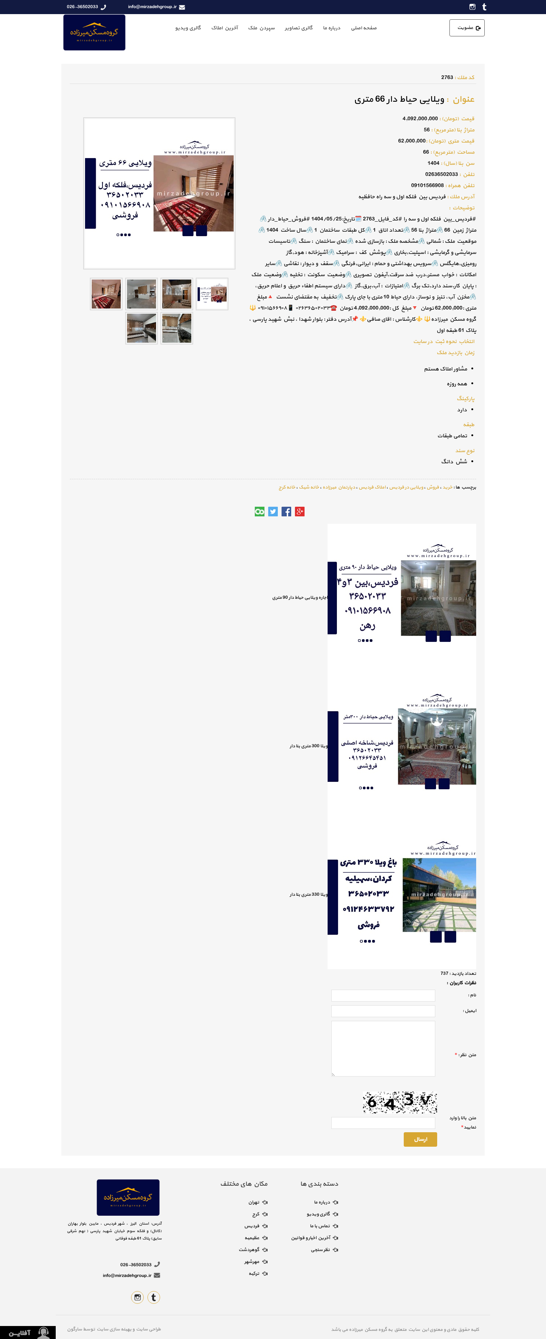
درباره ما (331, 28)
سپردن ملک (261, 28)
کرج (255, 1214)
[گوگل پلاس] (300, 511)
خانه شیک (309, 487)
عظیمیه (251, 1238)
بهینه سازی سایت (113, 1329)
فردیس (251, 1226)
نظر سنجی (320, 1250)
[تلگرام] (246, 511)
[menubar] (276, 28)
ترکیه (253, 1273)
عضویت (465, 28)
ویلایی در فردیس (406, 487)
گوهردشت (248, 1250)
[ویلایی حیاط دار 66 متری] (212, 293)
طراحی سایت (147, 1329)
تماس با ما (320, 1226)
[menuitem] (363, 28)
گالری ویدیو (188, 28)
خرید (447, 487)
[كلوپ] (259, 511)
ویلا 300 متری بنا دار (309, 746)
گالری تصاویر (298, 28)
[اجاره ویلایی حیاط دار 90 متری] (402, 597)
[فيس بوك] (286, 511)
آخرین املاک (224, 28)
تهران (253, 1202)
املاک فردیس (372, 487)
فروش (432, 487)
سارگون (75, 1329)
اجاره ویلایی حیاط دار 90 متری (300, 597)
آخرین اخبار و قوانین (310, 1238)
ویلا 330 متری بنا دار (309, 894)
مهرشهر (251, 1261)
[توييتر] (273, 511)
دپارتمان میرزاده (338, 487)
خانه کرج (287, 487)
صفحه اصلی (364, 28)
